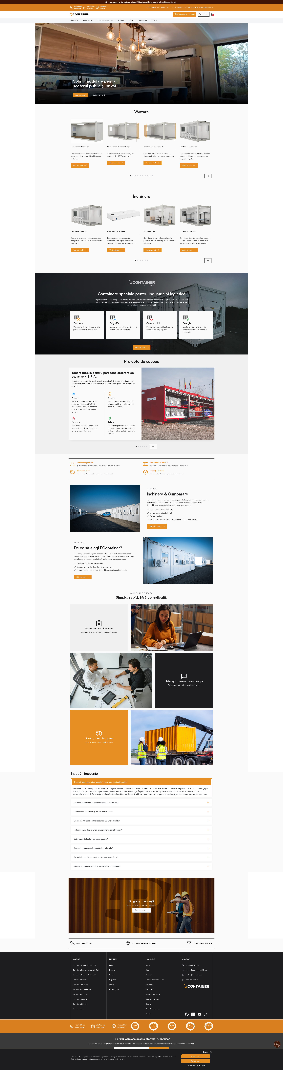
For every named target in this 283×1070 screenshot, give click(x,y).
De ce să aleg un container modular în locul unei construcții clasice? (100, 782)
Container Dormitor (188, 231)
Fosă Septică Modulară (116, 231)
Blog (131, 20)
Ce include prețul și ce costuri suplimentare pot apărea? (96, 857)
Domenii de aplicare (105, 20)
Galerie (121, 20)
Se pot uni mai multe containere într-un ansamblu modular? (97, 821)
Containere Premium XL (153, 147)
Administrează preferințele (195, 1066)
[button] (130, 176)
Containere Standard (80, 147)
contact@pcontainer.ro (206, 7)
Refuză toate (195, 1061)
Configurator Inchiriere (186, 14)
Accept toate (195, 1056)
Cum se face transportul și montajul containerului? (93, 848)
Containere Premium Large (118, 147)
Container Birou (150, 231)
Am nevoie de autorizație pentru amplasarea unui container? (97, 866)
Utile (153, 20)
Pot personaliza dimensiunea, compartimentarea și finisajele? (98, 830)
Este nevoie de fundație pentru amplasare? (91, 839)
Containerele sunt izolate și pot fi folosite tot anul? (93, 812)
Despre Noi (142, 20)
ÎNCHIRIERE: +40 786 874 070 (158, 7)
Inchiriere (86, 20)
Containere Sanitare (188, 147)
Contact (205, 14)
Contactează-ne (141, 910)
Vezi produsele (80, 95)
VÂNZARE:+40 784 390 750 (184, 7)
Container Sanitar (78, 231)
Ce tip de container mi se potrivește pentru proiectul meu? (96, 803)
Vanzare (73, 20)
